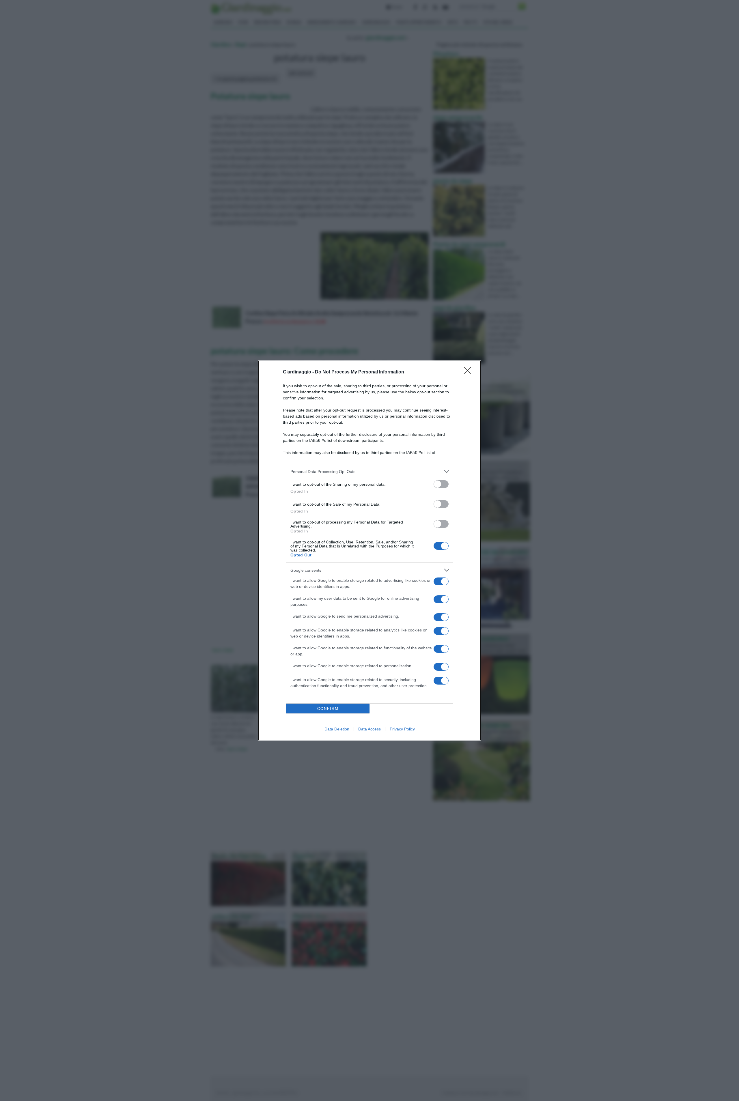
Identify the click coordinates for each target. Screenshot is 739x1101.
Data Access (369, 729)
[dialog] (369, 550)
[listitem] (369, 471)
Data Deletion (336, 729)
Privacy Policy (402, 729)
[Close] (469, 372)
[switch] (441, 484)
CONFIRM (328, 708)
